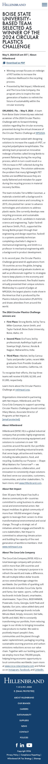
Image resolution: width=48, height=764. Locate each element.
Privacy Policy (13, 754)
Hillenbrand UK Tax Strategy (19, 758)
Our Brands (24, 703)
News (24, 726)
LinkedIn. (39, 669)
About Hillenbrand (24, 698)
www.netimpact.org (12, 546)
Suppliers (24, 720)
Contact (24, 732)
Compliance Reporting (30, 754)
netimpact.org (22, 389)
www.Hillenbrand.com (30, 483)
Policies (24, 737)
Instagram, (14, 669)
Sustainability (24, 715)
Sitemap (37, 758)
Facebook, (25, 669)
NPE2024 (40, 133)
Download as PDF (15, 62)
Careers (24, 709)
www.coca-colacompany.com (19, 666)
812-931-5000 (25, 687)
